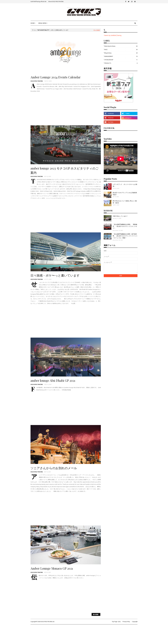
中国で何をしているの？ (120, 216)
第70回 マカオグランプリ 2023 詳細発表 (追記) (125, 193)
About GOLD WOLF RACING (55, 1)
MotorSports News (120, 46)
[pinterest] (135, 1)
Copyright (134, 621)
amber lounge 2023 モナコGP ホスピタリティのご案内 (65, 170)
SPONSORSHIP (120, 60)
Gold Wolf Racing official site (38, 1)
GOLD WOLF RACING (37, 81)
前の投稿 (95, 614)
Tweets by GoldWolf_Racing (112, 35)
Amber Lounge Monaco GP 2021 (52, 568)
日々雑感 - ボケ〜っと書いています (55, 275)
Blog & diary (120, 53)
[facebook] (126, 1)
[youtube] (112, 122)
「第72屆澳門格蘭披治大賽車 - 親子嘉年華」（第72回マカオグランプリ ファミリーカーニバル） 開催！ (125, 236)
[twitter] (129, 1)
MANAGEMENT (120, 56)
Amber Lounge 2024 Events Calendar (56, 77)
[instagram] (132, 1)
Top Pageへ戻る (116, 621)
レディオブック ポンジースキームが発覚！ (125, 185)
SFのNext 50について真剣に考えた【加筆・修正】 (125, 202)
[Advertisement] (66, 108)
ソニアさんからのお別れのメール (54, 468)
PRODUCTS (120, 63)
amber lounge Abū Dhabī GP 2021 (53, 380)
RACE (120, 49)
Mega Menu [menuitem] (42, 23)
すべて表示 (97, 30)
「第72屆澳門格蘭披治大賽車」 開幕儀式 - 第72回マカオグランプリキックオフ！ (125, 226)
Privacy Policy (126, 621)
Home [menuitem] (33, 23)
